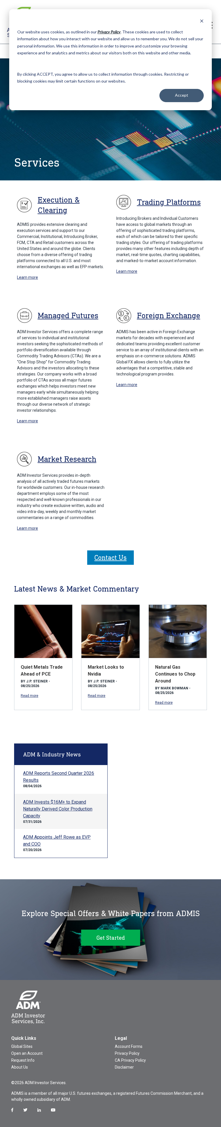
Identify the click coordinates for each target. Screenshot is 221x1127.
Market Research (67, 459)
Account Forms (128, 1046)
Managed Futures (68, 315)
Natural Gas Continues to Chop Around (175, 674)
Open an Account (27, 1053)
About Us (19, 1067)
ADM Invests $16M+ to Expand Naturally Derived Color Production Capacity (57, 809)
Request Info (23, 1060)
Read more (29, 696)
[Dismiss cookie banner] (202, 20)
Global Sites (22, 1046)
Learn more (27, 277)
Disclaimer (124, 1067)
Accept (181, 95)
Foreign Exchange (168, 315)
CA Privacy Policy (130, 1060)
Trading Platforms (169, 202)
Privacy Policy (127, 1053)
